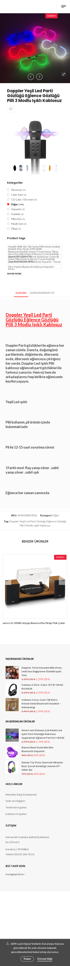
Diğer (14, 204)
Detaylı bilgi (44, 958)
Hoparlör (16, 209)
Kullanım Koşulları (16, 814)
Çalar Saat (17, 194)
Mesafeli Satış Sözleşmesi (21, 794)
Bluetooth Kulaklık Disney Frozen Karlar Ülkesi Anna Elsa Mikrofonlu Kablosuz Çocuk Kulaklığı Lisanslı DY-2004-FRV (33, 252)
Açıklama (21, 292)
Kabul (27, 958)
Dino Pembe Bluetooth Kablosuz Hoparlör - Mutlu (31, 267)
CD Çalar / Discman (22, 199)
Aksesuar (16, 189)
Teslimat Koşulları (16, 807)
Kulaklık (15, 214)
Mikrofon (16, 218)
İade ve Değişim (15, 801)
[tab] (21, 292)
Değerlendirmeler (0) (42, 292)
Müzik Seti (17, 223)
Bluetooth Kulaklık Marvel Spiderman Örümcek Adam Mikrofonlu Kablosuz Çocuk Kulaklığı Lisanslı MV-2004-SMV (33, 257)
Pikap (14, 228)
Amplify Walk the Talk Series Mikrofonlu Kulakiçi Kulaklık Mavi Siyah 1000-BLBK (34, 247)
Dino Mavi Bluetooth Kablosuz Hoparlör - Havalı (34, 261)
